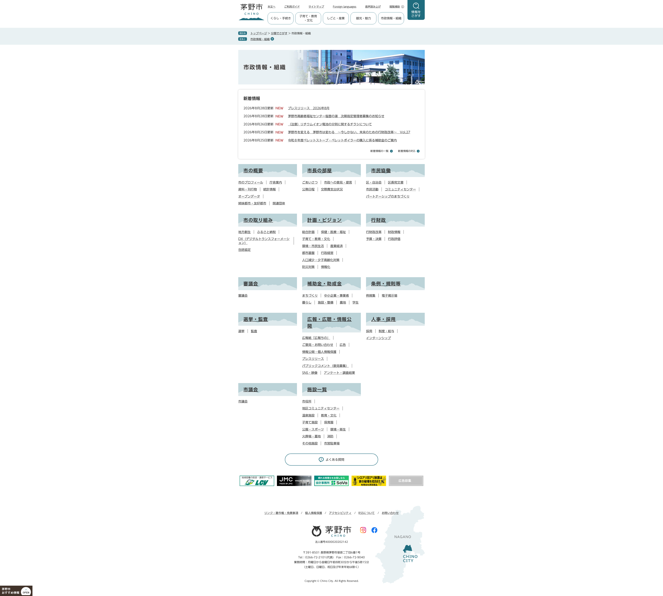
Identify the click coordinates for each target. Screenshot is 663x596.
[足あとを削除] (272, 39)
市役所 (306, 401)
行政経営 (327, 252)
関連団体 (279, 203)
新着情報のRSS (406, 151)
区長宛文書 (395, 182)
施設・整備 (325, 302)
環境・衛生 (338, 429)
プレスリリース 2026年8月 (308, 108)
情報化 (325, 266)
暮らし (306, 302)
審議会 (250, 283)
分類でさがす (279, 33)
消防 (330, 436)
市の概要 (253, 170)
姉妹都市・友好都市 (252, 203)
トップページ (258, 33)
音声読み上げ (373, 6)
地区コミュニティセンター (320, 408)
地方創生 (244, 231)
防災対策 (308, 266)
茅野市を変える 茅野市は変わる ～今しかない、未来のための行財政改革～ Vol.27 (349, 132)
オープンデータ (249, 196)
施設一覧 (317, 389)
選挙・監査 (255, 319)
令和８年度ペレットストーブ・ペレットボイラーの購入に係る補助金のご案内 (342, 140)
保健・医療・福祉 (333, 231)
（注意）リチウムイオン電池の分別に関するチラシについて (330, 124)
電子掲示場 (389, 295)
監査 (254, 331)
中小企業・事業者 (336, 295)
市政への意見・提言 (338, 182)
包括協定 (244, 249)
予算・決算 (374, 238)
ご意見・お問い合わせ (317, 344)
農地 (343, 302)
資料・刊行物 (247, 189)
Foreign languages (344, 6)
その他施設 (310, 443)
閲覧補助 (395, 6)
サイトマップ (316, 6)
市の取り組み (258, 220)
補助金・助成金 (324, 283)
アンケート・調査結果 (339, 372)
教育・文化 (329, 415)
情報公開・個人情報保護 (319, 351)
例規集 (370, 295)
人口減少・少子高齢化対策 (320, 259)
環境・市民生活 (313, 245)
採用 (369, 331)
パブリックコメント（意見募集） (325, 365)
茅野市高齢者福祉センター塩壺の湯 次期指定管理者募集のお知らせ (336, 116)
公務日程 (308, 189)
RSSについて (366, 513)
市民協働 (381, 170)
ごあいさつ (310, 182)
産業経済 (336, 245)
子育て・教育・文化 (316, 238)
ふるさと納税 (266, 231)
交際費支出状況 (332, 189)
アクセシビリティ (340, 513)
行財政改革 (374, 231)
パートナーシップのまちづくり (388, 196)
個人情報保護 (313, 513)
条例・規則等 (386, 283)
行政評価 (394, 238)
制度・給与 (386, 331)
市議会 (250, 389)
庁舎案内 (276, 182)
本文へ (271, 6)
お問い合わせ (390, 513)
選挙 (241, 331)
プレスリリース (313, 358)
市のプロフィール (250, 182)
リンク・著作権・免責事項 (281, 513)
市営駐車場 (332, 443)
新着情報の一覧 (379, 151)
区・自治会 (374, 182)
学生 (355, 302)
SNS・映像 (310, 372)
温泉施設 (308, 415)
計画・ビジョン (324, 220)
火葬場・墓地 (311, 436)
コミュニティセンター (400, 189)
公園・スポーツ (313, 429)
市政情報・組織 (260, 39)
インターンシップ (378, 338)
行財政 (378, 220)
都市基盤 (308, 252)
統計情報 (269, 189)
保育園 (328, 422)
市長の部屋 (319, 170)
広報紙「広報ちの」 (316, 337)
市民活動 (372, 189)
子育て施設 (310, 422)
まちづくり (310, 295)
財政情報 (394, 231)
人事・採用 (383, 319)
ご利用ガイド (292, 6)
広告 (343, 344)
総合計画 (308, 231)
